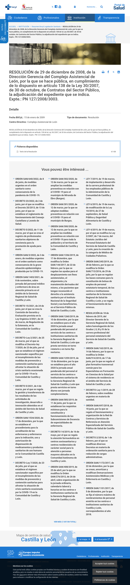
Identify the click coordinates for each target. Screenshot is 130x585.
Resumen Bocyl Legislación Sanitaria (46, 27)
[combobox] (92, 6)
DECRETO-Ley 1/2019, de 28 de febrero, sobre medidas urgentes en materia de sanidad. (100, 395)
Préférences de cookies (104, 580)
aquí (21, 575)
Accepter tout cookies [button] (104, 563)
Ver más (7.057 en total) (65, 522)
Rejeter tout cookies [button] (104, 572)
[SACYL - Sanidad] (11, 7)
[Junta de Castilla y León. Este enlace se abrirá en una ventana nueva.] (27, 7)
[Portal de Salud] (119, 6)
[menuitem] (20, 18)
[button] (84, 539)
